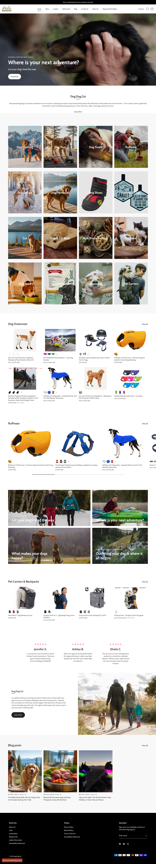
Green (116, 392)
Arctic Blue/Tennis (49, 354)
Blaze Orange (57, 461)
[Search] (147, 9)
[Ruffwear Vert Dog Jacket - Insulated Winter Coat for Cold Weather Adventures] (60, 378)
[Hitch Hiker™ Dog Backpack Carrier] (25, 598)
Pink (124, 392)
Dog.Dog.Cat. (17, 856)
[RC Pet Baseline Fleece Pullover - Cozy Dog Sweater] (60, 340)
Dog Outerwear (17, 324)
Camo (13, 354)
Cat (25, 238)
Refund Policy (68, 830)
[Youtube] (124, 844)
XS (9, 392)
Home (39, 9)
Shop (47, 9)
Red (80, 354)
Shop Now (14, 77)
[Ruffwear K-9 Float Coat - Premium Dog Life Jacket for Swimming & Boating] (131, 340)
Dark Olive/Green (53, 354)
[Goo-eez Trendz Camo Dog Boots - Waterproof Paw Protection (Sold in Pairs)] (95, 378)
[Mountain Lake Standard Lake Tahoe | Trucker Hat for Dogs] (95, 340)
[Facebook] (120, 844)
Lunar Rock (116, 611)
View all (145, 324)
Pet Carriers (131, 283)
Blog (75, 9)
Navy (84, 354)
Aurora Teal (45, 392)
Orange (88, 354)
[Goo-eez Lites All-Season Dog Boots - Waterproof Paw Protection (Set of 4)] (25, 340)
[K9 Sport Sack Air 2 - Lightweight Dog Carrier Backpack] (60, 598)
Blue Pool (49, 392)
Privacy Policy (68, 827)
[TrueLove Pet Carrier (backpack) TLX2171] (95, 598)
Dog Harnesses (60, 192)
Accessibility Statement (17, 843)
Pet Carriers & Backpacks (23, 581)
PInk (17, 354)
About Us (95, 9)
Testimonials (66, 9)
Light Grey (49, 611)
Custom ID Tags (131, 192)
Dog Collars (25, 192)
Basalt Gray (61, 461)
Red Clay (13, 611)
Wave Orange (116, 354)
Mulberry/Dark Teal (45, 354)
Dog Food (25, 283)
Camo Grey (80, 392)
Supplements (60, 283)
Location (55, 9)
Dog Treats (95, 147)
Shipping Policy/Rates (110, 9)
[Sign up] (146, 836)
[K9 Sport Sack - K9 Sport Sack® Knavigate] (131, 598)
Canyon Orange (53, 392)
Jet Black (45, 611)
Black (9, 354)
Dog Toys (60, 147)
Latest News (13, 834)
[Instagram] (128, 844)
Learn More (78, 112)
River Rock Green (65, 461)
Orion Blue (151, 461)
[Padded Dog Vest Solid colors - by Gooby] (131, 378)
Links (10, 830)
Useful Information (15, 840)
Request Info (13, 837)
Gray (84, 611)
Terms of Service (69, 834)
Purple (120, 392)
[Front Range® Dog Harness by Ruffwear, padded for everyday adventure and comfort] (78, 443)
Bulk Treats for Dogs (95, 238)
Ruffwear (131, 147)
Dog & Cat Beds (60, 238)
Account (141, 9)
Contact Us (84, 9)
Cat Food (131, 238)
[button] (13, 449)
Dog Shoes (95, 192)
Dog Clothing (25, 147)
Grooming (95, 283)
